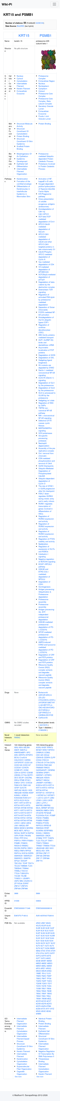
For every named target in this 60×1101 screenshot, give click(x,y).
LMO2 (23, 823)
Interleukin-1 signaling (43, 555)
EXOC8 (29, 782)
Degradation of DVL (46, 357)
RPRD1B (47, 825)
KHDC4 (39, 785)
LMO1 (38, 802)
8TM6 (48, 1006)
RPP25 (28, 850)
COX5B (30, 772)
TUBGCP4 (24, 873)
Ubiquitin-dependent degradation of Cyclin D (46, 481)
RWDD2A (40, 828)
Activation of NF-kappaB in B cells (46, 180)
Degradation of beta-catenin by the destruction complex (47, 284)
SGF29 (24, 853)
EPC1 (23, 782)
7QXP (43, 981)
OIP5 (16, 835)
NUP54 (31, 833)
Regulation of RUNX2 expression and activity (46, 519)
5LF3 (47, 945)
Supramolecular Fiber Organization (24, 1067)
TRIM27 (39, 845)
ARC (16, 755)
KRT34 (51, 787)
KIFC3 (16, 800)
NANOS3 (39, 810)
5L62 (42, 940)
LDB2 (52, 797)
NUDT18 (24, 833)
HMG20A (39, 777)
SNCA (47, 835)
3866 (16, 893)
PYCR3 (46, 823)
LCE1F (46, 797)
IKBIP (31, 792)
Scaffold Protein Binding (23, 147)
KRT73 (29, 810)
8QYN (43, 1003)
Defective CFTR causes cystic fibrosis (45, 423)
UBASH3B (40, 848)
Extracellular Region (47, 81)
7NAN (38, 976)
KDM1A (25, 795)
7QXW (38, 983)
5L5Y (43, 938)
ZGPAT (26, 883)
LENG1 (39, 800)
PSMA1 (30, 840)
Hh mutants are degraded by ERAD (46, 366)
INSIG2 (46, 780)
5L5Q (43, 933)
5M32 (38, 950)
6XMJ (49, 970)
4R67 (43, 923)
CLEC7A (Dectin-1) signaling (46, 379)
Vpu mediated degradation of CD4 (46, 263)
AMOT (16, 750)
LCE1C (40, 797)
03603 (38, 900)
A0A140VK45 (41, 915)
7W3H (38, 996)
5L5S (52, 933)
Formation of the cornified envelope (24, 182)
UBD (47, 848)
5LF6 (38, 948)
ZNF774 (39, 860)
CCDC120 (28, 762)
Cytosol (20, 78)
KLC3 (22, 800)
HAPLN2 (17, 790)
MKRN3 (47, 805)
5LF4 (52, 945)
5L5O (51, 930)
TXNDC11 (18, 878)
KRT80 (17, 818)
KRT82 (29, 818)
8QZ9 (43, 1006)
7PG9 (49, 978)
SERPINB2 (48, 830)
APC (28, 752)
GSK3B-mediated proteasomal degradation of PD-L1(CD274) (46, 626)
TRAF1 (50, 840)
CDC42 (46, 755)
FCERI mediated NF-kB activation (47, 313)
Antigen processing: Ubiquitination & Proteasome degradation (47, 593)
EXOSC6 (39, 765)
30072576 (43, 725)
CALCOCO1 (19, 760)
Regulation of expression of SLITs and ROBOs (47, 549)
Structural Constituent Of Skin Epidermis (25, 141)
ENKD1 (17, 782)
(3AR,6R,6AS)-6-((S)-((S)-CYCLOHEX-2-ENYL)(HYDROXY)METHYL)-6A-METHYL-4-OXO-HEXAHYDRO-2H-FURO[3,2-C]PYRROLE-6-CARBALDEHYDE (47, 705)
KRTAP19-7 (42, 795)
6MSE (44, 963)
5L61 (38, 940)
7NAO (43, 976)
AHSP (43, 747)
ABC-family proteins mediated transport (47, 336)
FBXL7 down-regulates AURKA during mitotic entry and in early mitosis (46, 497)
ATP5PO (29, 755)
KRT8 (29, 815)
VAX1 (51, 848)
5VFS (48, 955)
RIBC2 (17, 850)
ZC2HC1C (28, 881)
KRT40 (45, 790)
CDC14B (39, 755)
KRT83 (17, 820)
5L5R (48, 933)
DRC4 (16, 780)
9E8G (38, 1011)
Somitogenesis (45, 586)
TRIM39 (46, 845)
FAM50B (39, 767)
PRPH (24, 840)
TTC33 (52, 845)
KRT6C (30, 807)
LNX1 (16, 825)
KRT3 (22, 805)
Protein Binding (23, 136)
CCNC (26, 770)
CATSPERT (19, 762)
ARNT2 (50, 747)
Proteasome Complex (43, 77)
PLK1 (47, 815)
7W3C (38, 993)
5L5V (47, 935)
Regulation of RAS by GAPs (46, 404)
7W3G (49, 993)
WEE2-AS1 (40, 850)
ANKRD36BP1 (20, 752)
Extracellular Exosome (22, 92)
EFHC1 (28, 780)
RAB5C (17, 737)
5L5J (47, 930)
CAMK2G (40, 752)
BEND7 (39, 750)
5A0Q (48, 923)
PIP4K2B (47, 813)
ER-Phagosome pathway (45, 195)
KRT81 (23, 818)
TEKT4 (31, 863)
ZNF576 (24, 886)
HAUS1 (25, 790)
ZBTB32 (39, 853)
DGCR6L (28, 777)
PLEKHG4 (40, 815)
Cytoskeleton (22, 81)
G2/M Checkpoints (46, 466)
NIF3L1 (27, 830)
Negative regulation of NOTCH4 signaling (47, 560)
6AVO (48, 958)
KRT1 (16, 802)
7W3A (43, 991)
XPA (47, 850)
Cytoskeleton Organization (22, 1062)
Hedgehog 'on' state (46, 400)
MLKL (38, 807)
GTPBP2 (47, 775)
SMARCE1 (18, 858)
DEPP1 (30, 775)
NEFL (21, 830)
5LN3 (47, 948)
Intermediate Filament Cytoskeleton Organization (22, 1030)
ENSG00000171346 (22, 908)
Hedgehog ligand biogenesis (45, 361)
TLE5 (30, 865)
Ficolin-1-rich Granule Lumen (45, 117)
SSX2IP (24, 860)
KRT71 (17, 810)
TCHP (25, 863)
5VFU (43, 958)
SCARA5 (39, 830)
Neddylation (43, 544)
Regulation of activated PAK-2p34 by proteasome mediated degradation (46, 299)
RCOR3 (17, 848)
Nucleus (20, 76)
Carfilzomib (43, 717)
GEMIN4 (39, 772)
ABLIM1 (26, 747)
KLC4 (27, 800)
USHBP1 (26, 878)
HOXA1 (47, 777)
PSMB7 (46, 820)
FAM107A (18, 785)
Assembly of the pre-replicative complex (47, 449)
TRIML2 (17, 870)
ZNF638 (17, 888)
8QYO (49, 1003)
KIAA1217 (27, 797)
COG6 (38, 760)
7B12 (44, 973)
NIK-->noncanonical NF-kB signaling (46, 416)
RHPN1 (24, 848)
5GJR (43, 925)
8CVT (49, 1001)
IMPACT (39, 780)
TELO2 (17, 865)
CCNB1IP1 (18, 770)
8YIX (43, 1008)
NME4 (46, 810)
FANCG (47, 767)
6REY (43, 968)
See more (18, 1076)
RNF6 (22, 850)
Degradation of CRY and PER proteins (46, 656)
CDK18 (17, 772)
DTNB (22, 780)
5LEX (43, 943)
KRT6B (24, 807)
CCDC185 (18, 765)
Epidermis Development (22, 160)
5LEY (48, 943)
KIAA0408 (18, 797)
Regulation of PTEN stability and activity (47, 540)
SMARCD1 (28, 855)
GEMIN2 (51, 770)
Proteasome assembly (43, 600)
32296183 (40, 23)
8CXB (38, 1003)
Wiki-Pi (7, 4)
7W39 (38, 991)
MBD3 (16, 828)
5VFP (52, 953)
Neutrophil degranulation (44, 444)
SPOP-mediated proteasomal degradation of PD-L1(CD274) (46, 636)
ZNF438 (39, 855)
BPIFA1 (51, 750)
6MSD (38, 963)
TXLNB (24, 875)
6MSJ (44, 965)
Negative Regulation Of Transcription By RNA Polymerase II (47, 1054)
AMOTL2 (23, 750)
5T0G (48, 950)
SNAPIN (27, 858)
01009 (16, 900)
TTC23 (17, 873)
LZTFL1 (44, 802)
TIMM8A (23, 865)
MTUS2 (51, 807)
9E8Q (48, 1011)
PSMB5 (39, 820)
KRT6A (17, 807)
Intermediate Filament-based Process (23, 1039)
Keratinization (22, 178)
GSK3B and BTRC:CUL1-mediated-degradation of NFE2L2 (44, 574)
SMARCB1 (18, 855)
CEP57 (23, 772)
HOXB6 (25, 792)
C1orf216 (23, 757)
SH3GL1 (39, 833)
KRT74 (17, 813)
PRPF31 (17, 840)
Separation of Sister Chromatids (47, 308)
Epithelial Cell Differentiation (22, 165)
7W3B (49, 991)
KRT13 (51, 785)
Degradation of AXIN (47, 355)
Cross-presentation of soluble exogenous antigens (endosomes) (47, 203)
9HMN (38, 1013)
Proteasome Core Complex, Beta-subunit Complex (46, 101)
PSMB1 (46, 35)
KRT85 (23, 820)
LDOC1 (17, 823)
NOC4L (17, 833)
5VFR (43, 955)
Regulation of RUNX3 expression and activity (46, 534)
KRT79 (23, 815)
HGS (30, 790)
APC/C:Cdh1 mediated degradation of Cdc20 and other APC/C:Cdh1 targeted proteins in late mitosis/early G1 (47, 242)
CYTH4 (24, 775)
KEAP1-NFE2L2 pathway (45, 565)
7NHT (43, 978)
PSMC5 (24, 843)
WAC (22, 881)
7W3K (38, 998)
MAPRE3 (40, 805)
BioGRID (20, 26)
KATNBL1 (48, 782)
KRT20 (17, 805)
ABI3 (21, 747)
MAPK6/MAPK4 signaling (45, 429)
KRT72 (23, 810)
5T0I (38, 953)
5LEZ (53, 943)
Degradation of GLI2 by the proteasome (47, 389)
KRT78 (17, 815)
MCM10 (23, 828)
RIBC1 (30, 848)
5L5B (38, 928)
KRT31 (45, 787)
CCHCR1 (25, 767)
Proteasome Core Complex (46, 94)
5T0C (43, 950)
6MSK (49, 965)
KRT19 (28, 802)
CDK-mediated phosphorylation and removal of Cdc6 (47, 461)
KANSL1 (17, 795)
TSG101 (24, 870)
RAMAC (25, 845)
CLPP (53, 757)
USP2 (16, 881)
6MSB (49, 960)
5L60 (52, 938)
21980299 (42, 730)
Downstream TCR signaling (46, 290)
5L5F (52, 928)
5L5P (38, 933)
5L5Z (47, 938)
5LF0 (38, 945)
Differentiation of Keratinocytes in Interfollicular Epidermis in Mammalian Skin (23, 191)
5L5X (38, 938)
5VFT (38, 958)
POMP (52, 815)
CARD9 (27, 760)
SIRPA (30, 853)
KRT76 (23, 813)
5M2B (52, 948)
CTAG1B (39, 762)
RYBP (46, 828)
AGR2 (38, 747)
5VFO (47, 953)
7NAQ (38, 978)
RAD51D (17, 845)
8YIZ (52, 1008)
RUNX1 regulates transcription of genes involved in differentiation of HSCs (46, 508)
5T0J (42, 953)
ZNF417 (17, 886)
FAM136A (48, 765)
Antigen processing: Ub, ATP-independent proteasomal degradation (47, 614)
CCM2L (47, 752)
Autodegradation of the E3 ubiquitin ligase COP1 (46, 320)
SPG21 (17, 860)
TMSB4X (18, 868)
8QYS (38, 1006)
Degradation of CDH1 (44, 583)
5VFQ (38, 955)
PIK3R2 (28, 835)
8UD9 (38, 1008)
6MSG (49, 963)
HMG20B (18, 792)
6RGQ (48, 968)
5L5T (38, 935)
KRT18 (22, 802)
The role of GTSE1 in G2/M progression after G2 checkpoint (47, 488)
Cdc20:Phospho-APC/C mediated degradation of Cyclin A (45, 255)
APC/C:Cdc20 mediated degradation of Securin (44, 228)
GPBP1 (47, 772)
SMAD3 (46, 833)
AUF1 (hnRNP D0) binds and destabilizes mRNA (46, 342)
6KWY (43, 960)
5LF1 (43, 945)
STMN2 (39, 838)
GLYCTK (23, 787)
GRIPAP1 (40, 775)
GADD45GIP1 (41, 770)
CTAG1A (45, 760)
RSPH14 (17, 853)
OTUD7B (39, 813)
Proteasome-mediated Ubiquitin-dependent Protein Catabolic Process (46, 157)
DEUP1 (22, 777)
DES (16, 777)
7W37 (43, 988)
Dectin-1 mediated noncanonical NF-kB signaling (47, 373)
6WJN (43, 970)
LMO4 (28, 823)
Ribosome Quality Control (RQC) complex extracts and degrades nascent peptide (46, 669)
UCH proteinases (45, 433)
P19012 (25, 915)
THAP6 (51, 838)
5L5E (47, 928)
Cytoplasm (43, 88)
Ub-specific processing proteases (43, 438)
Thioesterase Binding (44, 1060)
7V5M (38, 988)
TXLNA (17, 875)
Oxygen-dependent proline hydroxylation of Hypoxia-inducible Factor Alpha (47, 187)
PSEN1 (39, 818)
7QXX (44, 983)
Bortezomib (43, 692)
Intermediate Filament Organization (22, 171)
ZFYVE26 (18, 883)
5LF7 (43, 948)
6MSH (38, 965)
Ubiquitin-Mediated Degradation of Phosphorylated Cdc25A (46, 472)
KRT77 (29, 813)
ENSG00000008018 (44, 908)
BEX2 (16, 757)
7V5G (49, 986)
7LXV (48, 973)
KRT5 (28, 805)
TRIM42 (25, 868)
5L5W (52, 935)
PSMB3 (46, 818)
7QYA (38, 986)
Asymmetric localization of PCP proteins (46, 350)
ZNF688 (24, 888)
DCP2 (52, 762)
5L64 (51, 940)
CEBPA (47, 757)
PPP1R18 (23, 838)
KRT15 (24, 35)
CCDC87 (17, 767)
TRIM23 (45, 843)
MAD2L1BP (24, 825)
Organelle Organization (22, 1072)
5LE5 (38, 943)
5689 (38, 893)
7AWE (38, 973)
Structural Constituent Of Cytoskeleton (22, 131)
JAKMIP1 (40, 782)
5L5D (43, 928)
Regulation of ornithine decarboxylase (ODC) (44, 328)
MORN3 (30, 828)
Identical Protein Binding (45, 1019)
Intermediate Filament (22, 84)
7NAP (49, 976)
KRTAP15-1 (40, 792)
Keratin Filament (23, 88)
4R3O (38, 923)
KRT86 (29, 820)
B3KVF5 (17, 915)
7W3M (44, 998)
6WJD (38, 970)
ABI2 (16, 747)
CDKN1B (39, 757)
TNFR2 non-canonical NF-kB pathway (45, 410)
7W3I (43, 996)
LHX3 (44, 800)
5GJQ (38, 925)
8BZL (49, 998)
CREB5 (17, 775)
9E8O (43, 1011)
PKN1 (16, 838)
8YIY (48, 1008)
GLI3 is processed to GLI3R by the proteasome (47, 395)
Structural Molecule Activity (24, 124)
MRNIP (44, 807)
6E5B (38, 960)
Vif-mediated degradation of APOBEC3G (44, 269)
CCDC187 (27, 765)
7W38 (48, 988)
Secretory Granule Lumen (46, 107)
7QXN (38, 981)
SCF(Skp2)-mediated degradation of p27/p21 (47, 277)
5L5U (43, 935)
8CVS (43, 1001)
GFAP (16, 787)
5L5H (38, 930)
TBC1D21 (18, 863)
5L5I (42, 930)
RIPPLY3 (39, 825)
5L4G (48, 925)
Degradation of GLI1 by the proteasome (47, 384)
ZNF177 (46, 853)
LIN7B (49, 800)
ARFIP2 (22, 755)
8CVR (38, 1001)
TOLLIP (44, 840)
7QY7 (49, 983)
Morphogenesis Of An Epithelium (24, 155)
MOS (16, 830)
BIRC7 (45, 750)
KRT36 (39, 790)
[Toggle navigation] (54, 4)
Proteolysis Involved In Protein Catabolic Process (47, 166)
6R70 (38, 968)
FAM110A (27, 785)
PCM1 (21, 835)
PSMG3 (39, 823)
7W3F (43, 993)
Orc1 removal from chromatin (46, 454)
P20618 (50, 915)
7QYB (43, 986)
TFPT (45, 838)
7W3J (48, 996)
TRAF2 (39, 843)
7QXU (49, 981)
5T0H (53, 950)
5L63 (47, 940)
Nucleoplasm (44, 86)
